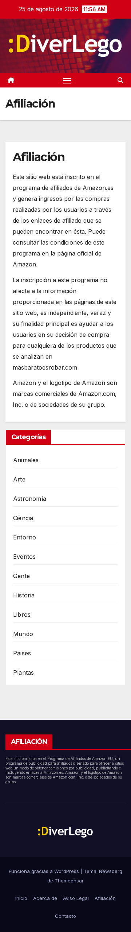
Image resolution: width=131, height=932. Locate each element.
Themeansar (69, 881)
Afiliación (105, 898)
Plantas (23, 672)
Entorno (24, 537)
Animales (26, 460)
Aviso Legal (76, 898)
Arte (19, 479)
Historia (24, 595)
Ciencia (23, 518)
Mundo (23, 633)
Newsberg (110, 871)
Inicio (21, 898)
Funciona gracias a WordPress (44, 871)
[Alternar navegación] (67, 80)
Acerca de (45, 898)
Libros (22, 614)
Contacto (65, 916)
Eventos (24, 556)
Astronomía (29, 498)
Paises (22, 653)
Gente (21, 576)
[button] (120, 80)
